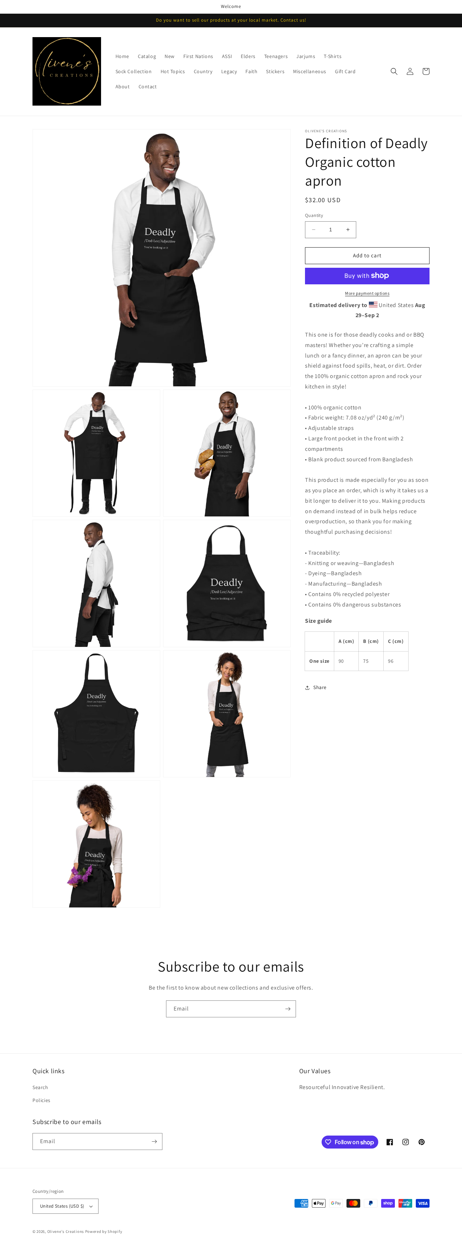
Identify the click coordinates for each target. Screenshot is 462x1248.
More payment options (367, 293)
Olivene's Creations (65, 1231)
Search (40, 1087)
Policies (41, 1100)
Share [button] (320, 687)
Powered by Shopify (103, 1231)
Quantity (314, 215)
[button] (394, 71)
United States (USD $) (62, 1206)
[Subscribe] (288, 1008)
